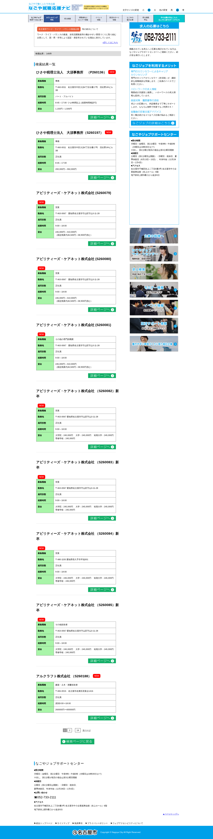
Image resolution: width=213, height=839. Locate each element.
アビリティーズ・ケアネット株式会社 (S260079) (73, 193)
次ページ (87, 730)
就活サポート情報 (114, 19)
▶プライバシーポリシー (96, 823)
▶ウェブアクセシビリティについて (127, 823)
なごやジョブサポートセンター (36, 19)
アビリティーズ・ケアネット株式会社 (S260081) (73, 325)
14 (78, 730)
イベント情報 (98, 19)
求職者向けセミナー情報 (83, 19)
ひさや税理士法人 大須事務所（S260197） (69, 133)
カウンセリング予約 (52, 19)
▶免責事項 (77, 823)
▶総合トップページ (43, 823)
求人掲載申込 (145, 19)
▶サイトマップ (62, 823)
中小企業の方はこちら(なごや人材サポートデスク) (169, 19)
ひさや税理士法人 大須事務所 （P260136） (71, 72)
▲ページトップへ (171, 814)
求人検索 (67, 19)
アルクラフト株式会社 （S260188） (63, 676)
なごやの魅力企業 (130, 19)
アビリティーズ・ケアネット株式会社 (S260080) (73, 259)
